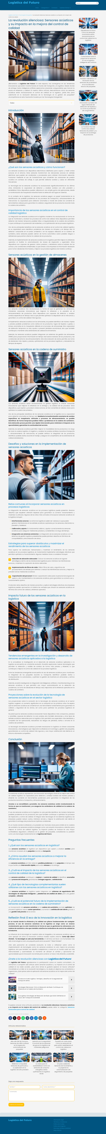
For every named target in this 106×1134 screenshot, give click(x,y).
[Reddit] (44, 1018)
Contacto (54, 8)
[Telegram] (36, 1018)
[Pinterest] (19, 1018)
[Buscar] (97, 3)
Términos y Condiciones (60, 1122)
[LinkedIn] (32, 1018)
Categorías (44, 8)
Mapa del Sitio (57, 1130)
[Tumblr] (27, 1018)
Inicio (37, 8)
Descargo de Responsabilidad (62, 1128)
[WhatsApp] (23, 1018)
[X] (14, 1018)
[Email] (40, 1018)
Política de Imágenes (59, 1126)
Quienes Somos (64, 8)
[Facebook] (10, 1018)
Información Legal (59, 1120)
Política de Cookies (59, 1124)
